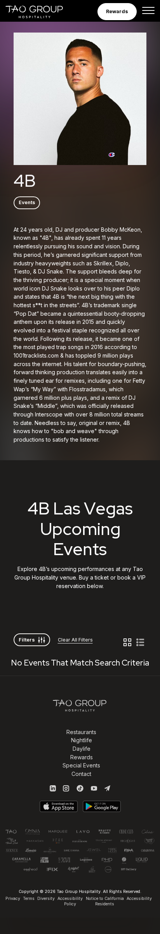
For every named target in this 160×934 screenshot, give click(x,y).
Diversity (46, 898)
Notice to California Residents (105, 901)
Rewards (81, 757)
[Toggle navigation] (148, 11)
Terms (29, 898)
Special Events (81, 765)
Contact (81, 774)
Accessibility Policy (70, 901)
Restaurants (81, 732)
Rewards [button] (117, 11)
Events (27, 202)
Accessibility (139, 898)
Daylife (81, 748)
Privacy (12, 898)
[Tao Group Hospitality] (39, 11)
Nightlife (81, 740)
